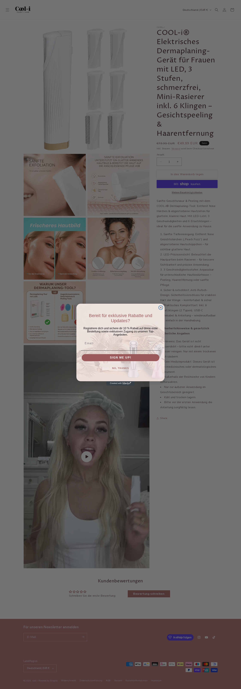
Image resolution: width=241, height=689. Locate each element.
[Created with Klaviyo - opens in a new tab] (120, 383)
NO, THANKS (120, 368)
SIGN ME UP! (120, 357)
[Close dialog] (161, 307)
